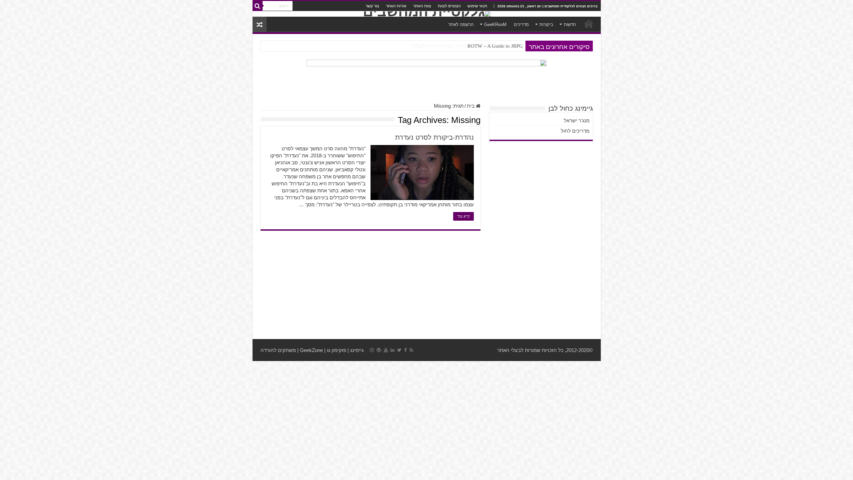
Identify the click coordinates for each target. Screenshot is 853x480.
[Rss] (411, 350)
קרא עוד (463, 216)
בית (471, 106)
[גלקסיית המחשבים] (427, 14)
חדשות (570, 24)
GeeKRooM (495, 24)
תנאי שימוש (477, 6)
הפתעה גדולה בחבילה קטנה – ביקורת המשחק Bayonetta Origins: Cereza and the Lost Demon (429, 46)
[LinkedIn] (392, 350)
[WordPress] (379, 350)
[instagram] (372, 350)
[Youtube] (386, 350)
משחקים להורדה (278, 350)
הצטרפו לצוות (449, 6)
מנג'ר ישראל (576, 120)
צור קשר (372, 6)
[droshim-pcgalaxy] (426, 77)
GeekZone (311, 350)
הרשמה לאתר (460, 24)
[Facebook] (406, 350)
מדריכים (521, 24)
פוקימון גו (336, 350)
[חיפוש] (258, 6)
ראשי (588, 24)
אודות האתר (396, 6)
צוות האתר (422, 6)
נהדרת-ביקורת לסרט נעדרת (434, 137)
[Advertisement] (427, 285)
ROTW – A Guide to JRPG (495, 46)
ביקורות (546, 24)
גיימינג (357, 350)
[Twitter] (399, 350)
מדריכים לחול (575, 131)
